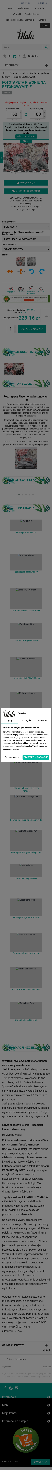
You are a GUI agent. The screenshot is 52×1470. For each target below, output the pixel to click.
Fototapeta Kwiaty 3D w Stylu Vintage (26, 789)
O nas (10, 8)
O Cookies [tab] (42, 720)
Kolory (25, 73)
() (9, 56)
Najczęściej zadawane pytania (20, 20)
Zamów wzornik (8, 234)
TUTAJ (29, 441)
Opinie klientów (32, 14)
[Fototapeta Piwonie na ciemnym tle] (14, 369)
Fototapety (14, 73)
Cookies (45, 25)
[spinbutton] (13, 114)
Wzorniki (17, 14)
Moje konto (9, 1413)
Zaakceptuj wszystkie (36, 757)
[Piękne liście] (26, 870)
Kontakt (42, 20)
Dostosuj (13, 757)
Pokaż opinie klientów (16, 1359)
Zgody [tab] (9, 720)
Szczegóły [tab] (26, 720)
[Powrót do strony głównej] (3, 73)
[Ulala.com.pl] (26, 34)
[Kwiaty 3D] (26, 525)
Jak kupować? (24, 8)
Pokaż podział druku (26, 136)
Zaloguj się (33, 56)
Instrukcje (39, 8)
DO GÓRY (38, 1462)
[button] (21, 112)
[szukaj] (46, 47)
